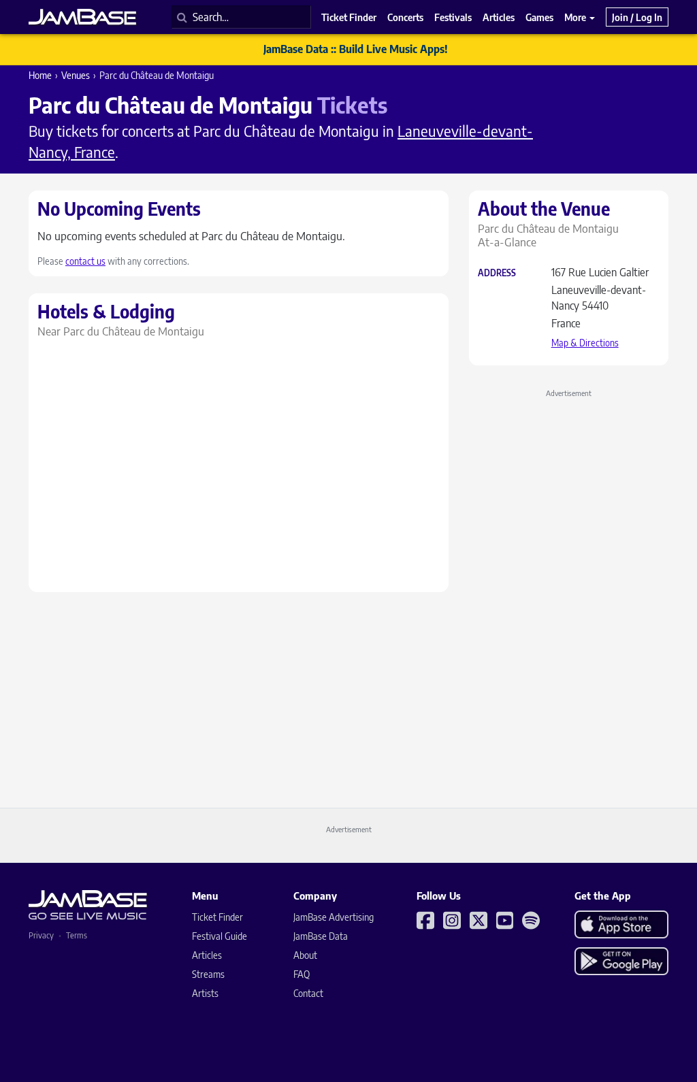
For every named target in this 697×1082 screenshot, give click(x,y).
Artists (205, 993)
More (576, 17)
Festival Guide (219, 936)
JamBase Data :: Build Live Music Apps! (355, 49)
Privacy (41, 935)
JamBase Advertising (333, 917)
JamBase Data (320, 936)
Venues (75, 75)
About (305, 955)
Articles (207, 955)
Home (40, 75)
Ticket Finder (217, 917)
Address (497, 273)
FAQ (301, 974)
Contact (308, 993)
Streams (208, 974)
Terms (76, 935)
